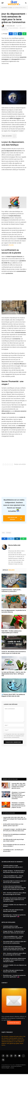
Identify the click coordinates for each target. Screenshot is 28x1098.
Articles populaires (6, 1066)
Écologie (10, 7)
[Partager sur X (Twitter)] (15, 33)
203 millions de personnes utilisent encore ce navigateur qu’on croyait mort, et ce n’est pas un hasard (14, 899)
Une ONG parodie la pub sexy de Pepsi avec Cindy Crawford (13, 840)
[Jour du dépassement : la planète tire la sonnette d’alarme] (14, 601)
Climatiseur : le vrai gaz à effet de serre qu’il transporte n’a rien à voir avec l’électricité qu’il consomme (18, 795)
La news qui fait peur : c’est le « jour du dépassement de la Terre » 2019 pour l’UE (14, 673)
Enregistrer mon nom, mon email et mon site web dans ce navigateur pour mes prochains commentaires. (14, 735)
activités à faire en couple (13, 1040)
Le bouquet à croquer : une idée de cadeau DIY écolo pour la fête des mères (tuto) (14, 829)
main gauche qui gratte (13, 1043)
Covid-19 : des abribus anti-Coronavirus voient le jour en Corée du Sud (14, 652)
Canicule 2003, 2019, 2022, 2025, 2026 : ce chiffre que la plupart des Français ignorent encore (18, 786)
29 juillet (11, 245)
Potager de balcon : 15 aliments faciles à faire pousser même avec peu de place (14, 871)
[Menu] (3, 3)
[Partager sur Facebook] (11, 33)
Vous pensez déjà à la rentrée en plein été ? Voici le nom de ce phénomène (14, 881)
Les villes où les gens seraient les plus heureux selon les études (13, 910)
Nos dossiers (5, 1036)
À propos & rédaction (21, 1064)
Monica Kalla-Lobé (11, 25)
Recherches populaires (16, 1066)
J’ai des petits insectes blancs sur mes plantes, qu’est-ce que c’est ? (13, 824)
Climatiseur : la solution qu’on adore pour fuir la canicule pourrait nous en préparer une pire (18, 805)
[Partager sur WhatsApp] (24, 33)
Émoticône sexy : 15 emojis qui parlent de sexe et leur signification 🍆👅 (14, 915)
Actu (3, 532)
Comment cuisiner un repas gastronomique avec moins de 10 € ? (13, 866)
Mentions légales (5, 1068)
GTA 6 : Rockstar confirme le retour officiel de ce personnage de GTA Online (14, 893)
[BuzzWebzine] (14, 3)
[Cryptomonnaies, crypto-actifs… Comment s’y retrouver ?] (14, 581)
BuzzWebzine (4, 7)
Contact (12, 1068)
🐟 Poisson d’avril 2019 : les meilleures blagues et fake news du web (13, 695)
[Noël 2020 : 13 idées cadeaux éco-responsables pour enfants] (14, 622)
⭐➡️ (15, 518)
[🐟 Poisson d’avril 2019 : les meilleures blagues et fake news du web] (14, 685)
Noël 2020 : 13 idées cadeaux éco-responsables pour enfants (12, 631)
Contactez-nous (14, 1022)
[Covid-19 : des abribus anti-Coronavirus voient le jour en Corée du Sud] (14, 643)
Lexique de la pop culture (16, 1036)
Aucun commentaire (13, 28)
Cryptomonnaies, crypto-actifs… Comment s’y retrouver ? (11, 590)
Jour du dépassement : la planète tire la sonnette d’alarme (14, 611)
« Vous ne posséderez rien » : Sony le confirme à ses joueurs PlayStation (13, 876)
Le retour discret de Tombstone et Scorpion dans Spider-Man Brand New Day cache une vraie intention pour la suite (14, 887)
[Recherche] (25, 3)
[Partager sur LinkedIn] (20, 33)
